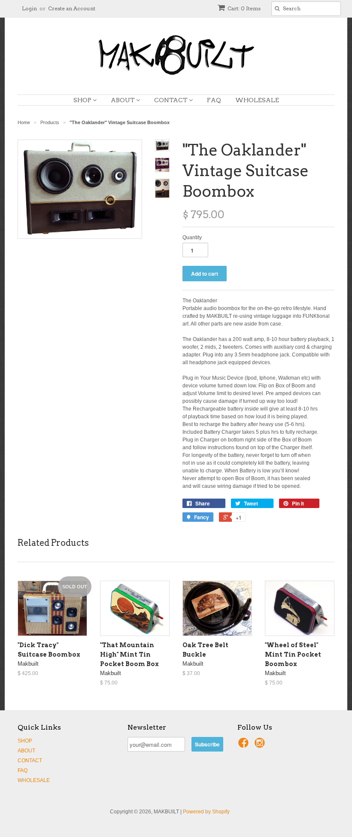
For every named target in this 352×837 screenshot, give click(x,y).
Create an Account (71, 8)
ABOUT (123, 100)
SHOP (83, 100)
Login (29, 8)
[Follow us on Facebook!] (244, 745)
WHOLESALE (257, 100)
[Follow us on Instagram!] (261, 745)
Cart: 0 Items (244, 8)
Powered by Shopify (206, 812)
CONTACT (171, 100)
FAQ (214, 100)
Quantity (192, 237)
